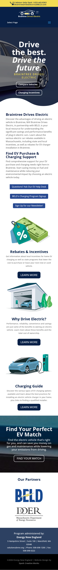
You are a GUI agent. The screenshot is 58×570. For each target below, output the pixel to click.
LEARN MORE (29, 275)
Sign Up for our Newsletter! (29, 205)
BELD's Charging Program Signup (29, 196)
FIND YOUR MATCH (29, 458)
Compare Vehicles (27, 84)
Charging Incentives (29, 92)
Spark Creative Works (29, 563)
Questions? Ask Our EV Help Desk (29, 186)
